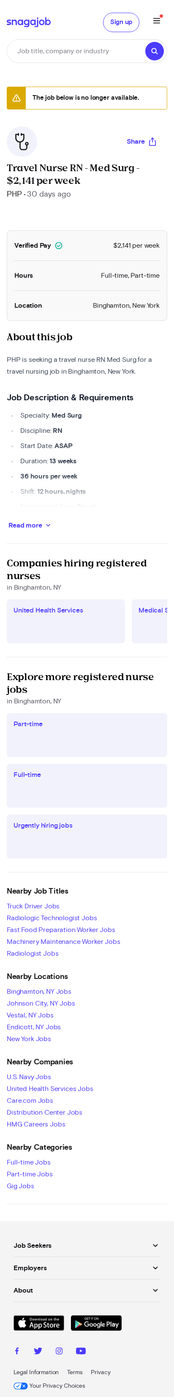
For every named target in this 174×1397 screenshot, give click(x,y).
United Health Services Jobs (50, 1088)
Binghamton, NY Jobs (39, 991)
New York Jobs (29, 1039)
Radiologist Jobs (32, 953)
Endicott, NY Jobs (34, 1027)
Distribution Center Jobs (44, 1112)
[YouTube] (81, 1352)
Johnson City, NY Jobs (41, 1003)
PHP (14, 194)
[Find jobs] (154, 51)
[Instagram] (59, 1352)
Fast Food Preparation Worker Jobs (61, 930)
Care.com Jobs (30, 1100)
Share (136, 141)
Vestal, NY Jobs (30, 1015)
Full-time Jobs (29, 1162)
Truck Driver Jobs (33, 906)
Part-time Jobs (30, 1174)
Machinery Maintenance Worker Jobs (63, 941)
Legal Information (36, 1372)
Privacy (100, 1372)
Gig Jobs (20, 1186)
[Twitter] (38, 1352)
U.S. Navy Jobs (29, 1077)
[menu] (156, 22)
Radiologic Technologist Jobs (52, 918)
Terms (74, 1372)
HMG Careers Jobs (36, 1124)
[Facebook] (17, 1352)
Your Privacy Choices (57, 1386)
